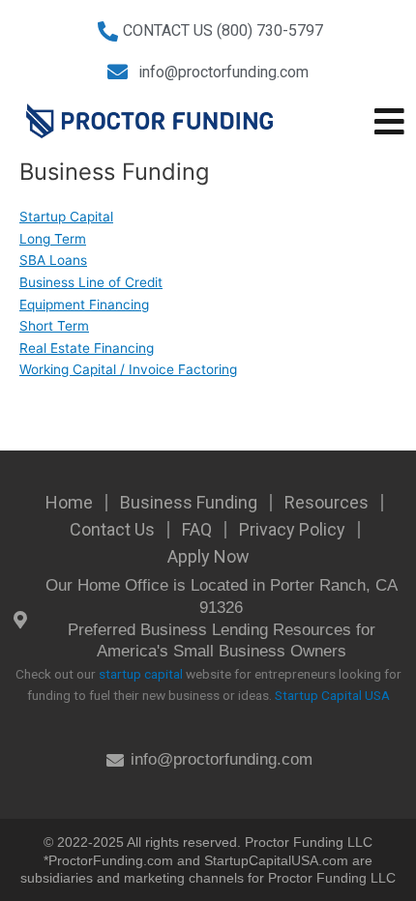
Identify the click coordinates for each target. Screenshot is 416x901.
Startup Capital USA (332, 695)
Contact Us (112, 529)
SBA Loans (53, 260)
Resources (326, 502)
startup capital (141, 674)
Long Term (52, 239)
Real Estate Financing (86, 348)
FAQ (197, 529)
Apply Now (208, 556)
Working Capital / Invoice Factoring (128, 369)
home (69, 502)
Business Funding (188, 502)
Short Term (54, 326)
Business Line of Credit (91, 282)
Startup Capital (66, 216)
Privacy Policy (292, 529)
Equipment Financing (84, 304)
